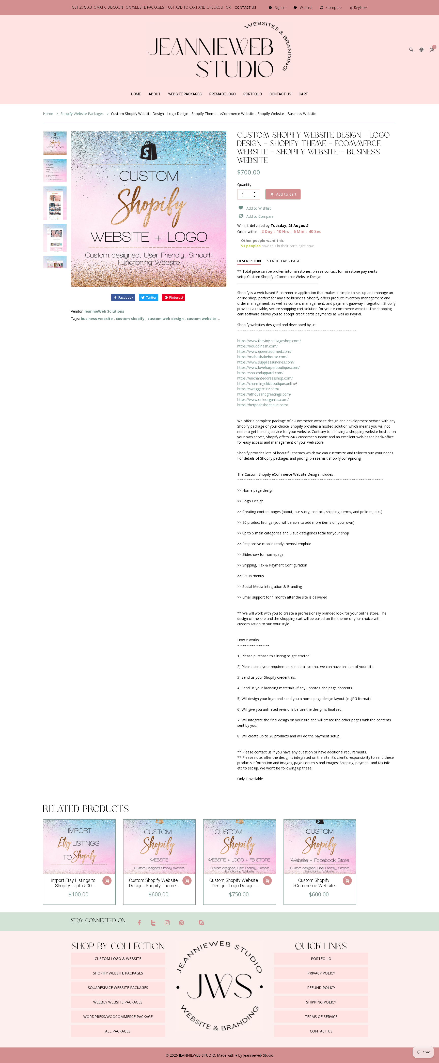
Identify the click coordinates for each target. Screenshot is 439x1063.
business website (97, 318)
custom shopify (130, 318)
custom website (201, 318)
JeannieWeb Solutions (104, 311)
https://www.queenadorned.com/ (264, 351)
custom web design (166, 318)
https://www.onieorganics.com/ (263, 399)
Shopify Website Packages (82, 113)
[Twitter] (153, 922)
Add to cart (286, 194)
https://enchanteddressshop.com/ (265, 378)
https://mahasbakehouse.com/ (262, 356)
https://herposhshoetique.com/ (262, 404)
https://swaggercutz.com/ (258, 388)
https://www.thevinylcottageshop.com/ (269, 340)
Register (360, 7)
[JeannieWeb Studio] (219, 49)
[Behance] (211, 920)
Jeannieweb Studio (258, 1055)
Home (48, 113)
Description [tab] (249, 260)
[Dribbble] (191, 920)
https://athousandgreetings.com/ (264, 394)
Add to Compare (260, 216)
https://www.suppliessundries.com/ (265, 362)
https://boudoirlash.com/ (257, 346)
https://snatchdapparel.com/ (260, 372)
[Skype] (201, 922)
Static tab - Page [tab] (283, 260)
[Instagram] (167, 922)
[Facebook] (139, 922)
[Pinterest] (182, 922)
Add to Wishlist (258, 208)
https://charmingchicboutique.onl (264, 383)
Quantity (244, 184)
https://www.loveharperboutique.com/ (268, 367)
